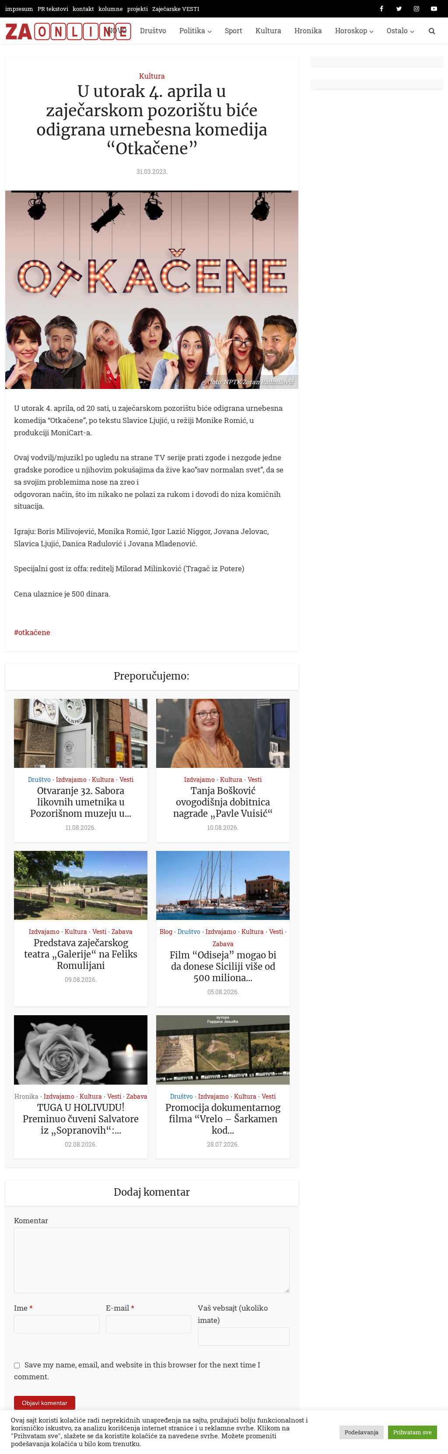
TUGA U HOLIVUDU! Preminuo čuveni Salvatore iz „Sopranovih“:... (81, 1119)
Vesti (126, 779)
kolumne (110, 9)
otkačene (34, 632)
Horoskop (351, 30)
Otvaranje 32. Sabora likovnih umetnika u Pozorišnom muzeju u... (80, 802)
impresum (19, 9)
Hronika (308, 30)
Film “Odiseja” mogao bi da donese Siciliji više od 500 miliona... (223, 966)
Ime (23, 1308)
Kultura (268, 30)
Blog (166, 931)
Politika (192, 30)
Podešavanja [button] (361, 1432)
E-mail (120, 1308)
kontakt (83, 9)
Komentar (31, 1220)
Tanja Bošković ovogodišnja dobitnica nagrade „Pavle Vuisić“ (223, 802)
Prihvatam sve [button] (412, 1432)
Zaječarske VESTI (175, 9)
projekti (137, 9)
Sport (233, 30)
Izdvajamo (71, 779)
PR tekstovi (53, 9)
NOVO (117, 30)
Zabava (122, 931)
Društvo (153, 30)
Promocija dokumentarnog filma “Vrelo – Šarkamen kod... (222, 1119)
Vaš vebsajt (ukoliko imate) (233, 1314)
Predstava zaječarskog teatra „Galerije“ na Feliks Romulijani (80, 954)
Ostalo (397, 30)
